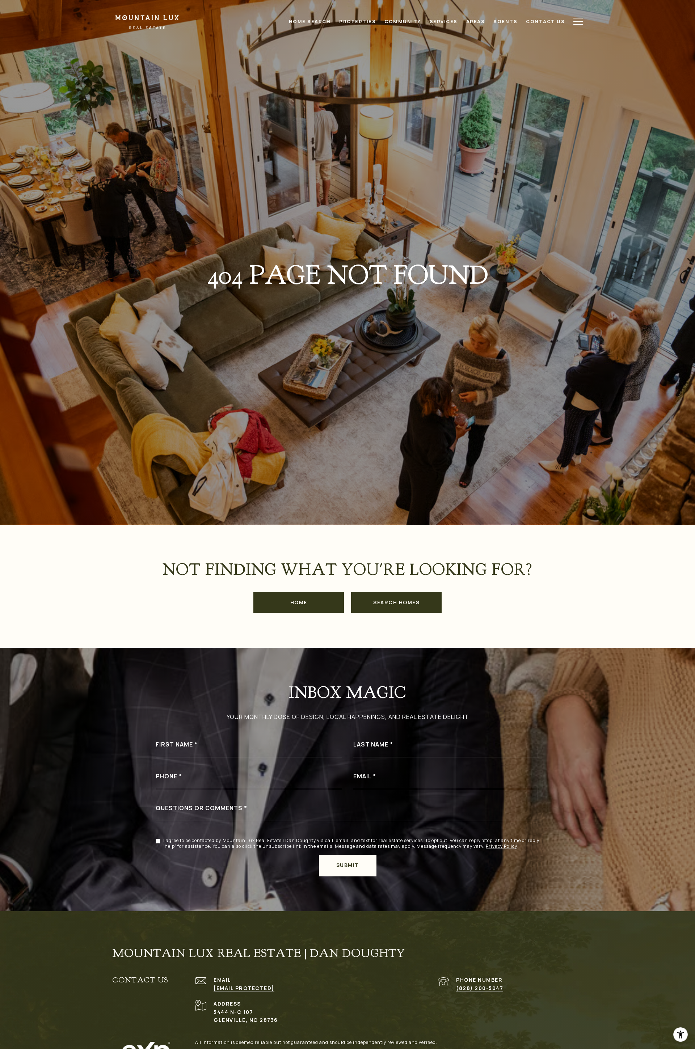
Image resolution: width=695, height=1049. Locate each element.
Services (444, 21)
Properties (357, 21)
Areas (475, 21)
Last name (370, 744)
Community (402, 21)
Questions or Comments (199, 808)
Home (298, 602)
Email (362, 776)
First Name (174, 744)
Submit (347, 865)
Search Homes (396, 602)
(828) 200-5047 (479, 988)
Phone (166, 776)
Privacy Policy (501, 846)
